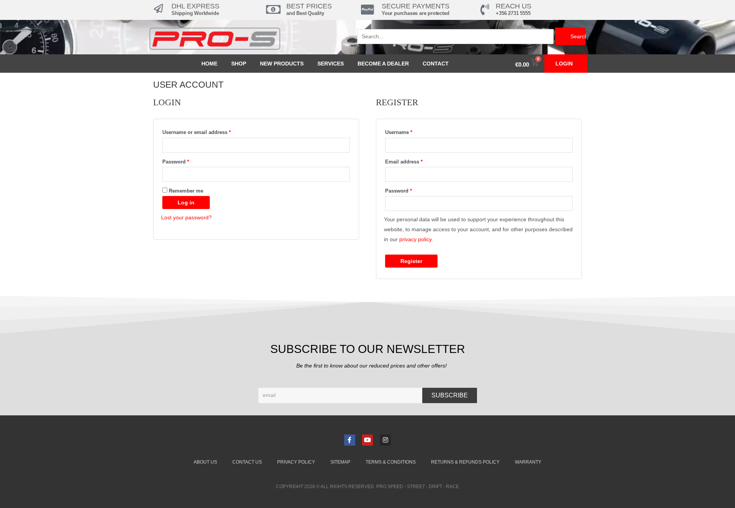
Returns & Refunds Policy (465, 462)
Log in (186, 202)
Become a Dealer (383, 63)
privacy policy (415, 239)
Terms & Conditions (391, 462)
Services (330, 63)
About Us (205, 462)
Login (564, 63)
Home (209, 63)
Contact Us (247, 462)
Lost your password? (186, 217)
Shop (238, 63)
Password (186, 161)
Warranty (528, 462)
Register (411, 261)
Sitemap (340, 462)
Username (409, 131)
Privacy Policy (296, 462)
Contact (436, 63)
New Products (282, 63)
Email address (414, 161)
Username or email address (207, 131)
